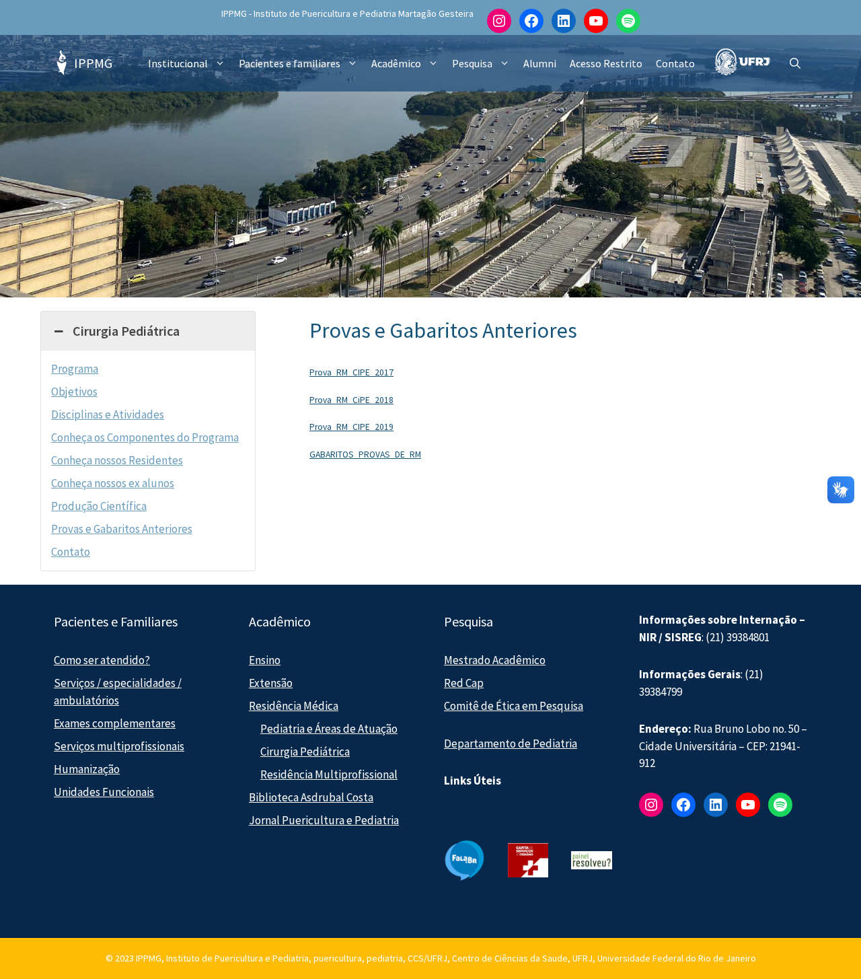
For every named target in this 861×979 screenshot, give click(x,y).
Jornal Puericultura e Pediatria (324, 820)
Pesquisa (472, 63)
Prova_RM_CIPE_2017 (351, 372)
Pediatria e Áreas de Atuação (329, 728)
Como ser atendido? (102, 660)
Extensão (271, 683)
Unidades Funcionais (104, 792)
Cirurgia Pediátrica (305, 751)
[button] (795, 63)
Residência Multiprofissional (329, 774)
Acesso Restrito (606, 63)
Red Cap (464, 683)
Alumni (539, 63)
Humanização (87, 769)
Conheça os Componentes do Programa (145, 437)
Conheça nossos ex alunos (112, 483)
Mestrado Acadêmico (495, 660)
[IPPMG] (60, 63)
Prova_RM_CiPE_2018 (351, 400)
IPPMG (93, 63)
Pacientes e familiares (289, 63)
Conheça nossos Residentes (117, 460)
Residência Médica (293, 705)
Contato (675, 63)
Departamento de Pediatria (510, 743)
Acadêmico (396, 63)
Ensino (264, 660)
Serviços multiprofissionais (119, 746)
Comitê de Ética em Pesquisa (513, 705)
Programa (74, 368)
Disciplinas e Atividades (107, 414)
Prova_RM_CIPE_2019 (351, 427)
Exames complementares (115, 723)
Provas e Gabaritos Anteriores (121, 528)
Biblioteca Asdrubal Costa (311, 797)
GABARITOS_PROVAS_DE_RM (365, 454)
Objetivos (74, 391)
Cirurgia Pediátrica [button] (126, 330)
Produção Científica (99, 506)
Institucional (178, 63)
